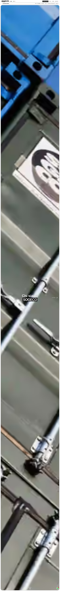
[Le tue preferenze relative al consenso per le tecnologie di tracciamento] (2, 589)
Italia (50, 1)
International (45, 1)
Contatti (57, 3)
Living (53, 1)
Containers (42, 3)
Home (36, 3)
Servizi (46, 3)
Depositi (56, 1)
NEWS (11, 1)
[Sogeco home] (5, 1)
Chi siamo (38, 3)
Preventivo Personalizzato (51, 3)
